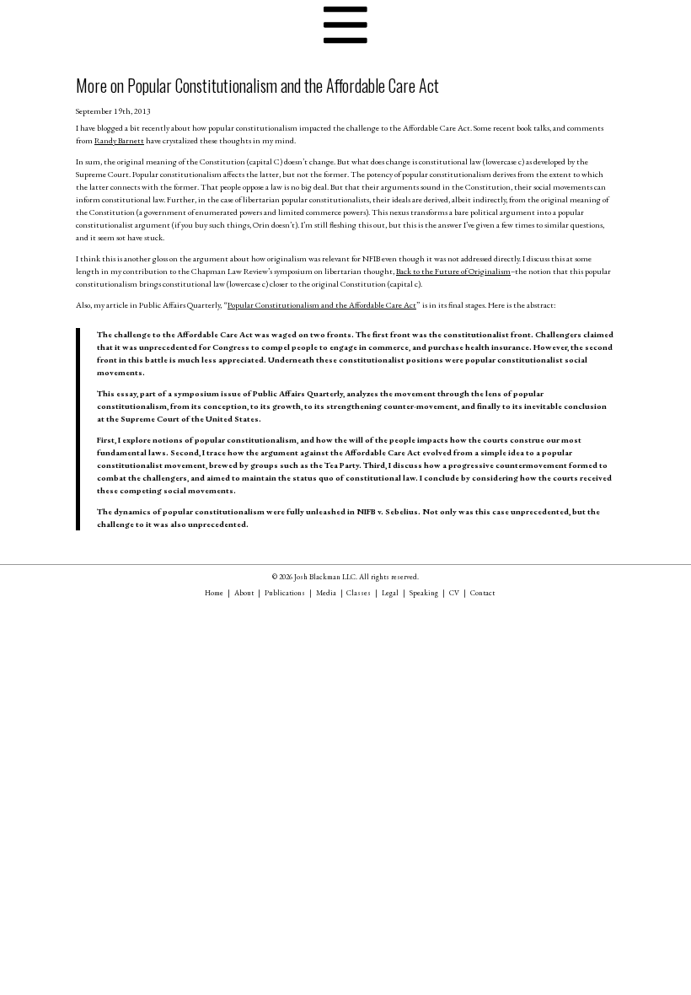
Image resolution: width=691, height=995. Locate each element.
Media (326, 593)
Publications (285, 593)
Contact (482, 593)
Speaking (424, 593)
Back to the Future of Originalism (453, 271)
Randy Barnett (119, 140)
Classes (358, 593)
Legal (390, 593)
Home (214, 593)
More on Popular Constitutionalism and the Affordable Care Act (257, 85)
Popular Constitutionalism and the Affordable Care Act (322, 304)
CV (454, 593)
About (244, 593)
